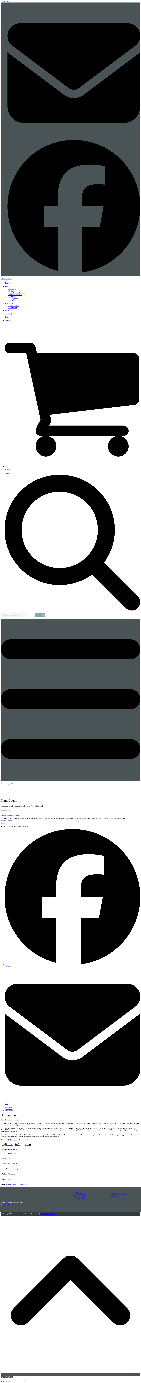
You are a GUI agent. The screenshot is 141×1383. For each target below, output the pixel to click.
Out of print (14, 784)
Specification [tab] (8, 1109)
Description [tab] (8, 1107)
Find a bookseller (81, 1194)
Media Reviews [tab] (9, 1110)
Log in (6, 4)
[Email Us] (73, 139)
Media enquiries (80, 1198)
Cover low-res (22, 1184)
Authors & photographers (119, 1194)
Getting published (81, 1196)
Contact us (114, 1196)
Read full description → (8, 820)
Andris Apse (62, 1128)
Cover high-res (12, 1184)
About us (114, 1193)
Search (3, 1381)
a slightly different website (47, 1214)
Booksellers (79, 1193)
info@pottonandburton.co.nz (10, 1204)
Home (2, 784)
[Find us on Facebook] (73, 272)
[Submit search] (25, 1381)
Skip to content (5, 1)
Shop (7, 784)
